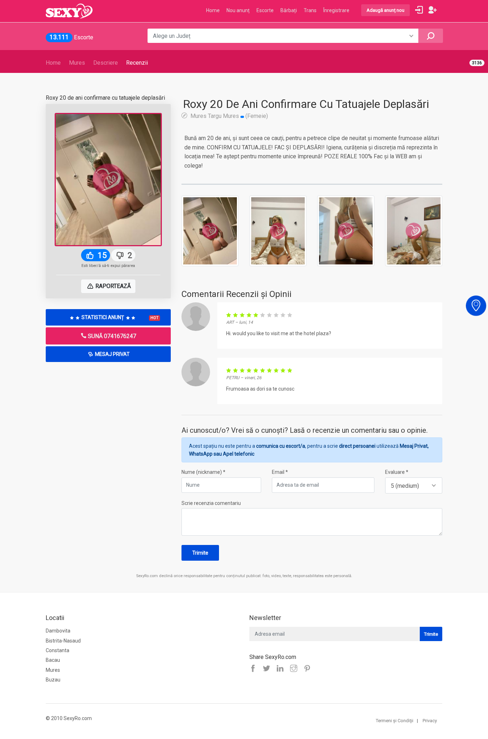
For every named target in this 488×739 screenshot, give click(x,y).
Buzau (53, 680)
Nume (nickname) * (203, 472)
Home (53, 62)
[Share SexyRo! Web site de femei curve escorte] (254, 669)
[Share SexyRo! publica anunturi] (268, 669)
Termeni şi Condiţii (394, 720)
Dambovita (58, 631)
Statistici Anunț (119, 317)
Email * (280, 472)
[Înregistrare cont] (432, 10)
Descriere (105, 62)
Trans (310, 10)
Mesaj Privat (112, 354)
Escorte (265, 10)
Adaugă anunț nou (385, 10)
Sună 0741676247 (111, 336)
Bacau (53, 660)
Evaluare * (396, 472)
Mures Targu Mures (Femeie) (228, 116)
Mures (77, 62)
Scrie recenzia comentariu (211, 503)
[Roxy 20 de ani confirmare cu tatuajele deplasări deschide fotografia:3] (345, 230)
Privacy (430, 720)
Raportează (112, 286)
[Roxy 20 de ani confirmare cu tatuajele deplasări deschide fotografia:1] (210, 230)
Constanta (57, 650)
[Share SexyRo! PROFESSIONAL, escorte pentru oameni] (282, 669)
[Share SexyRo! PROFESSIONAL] (295, 669)
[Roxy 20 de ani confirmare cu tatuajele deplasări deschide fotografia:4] (413, 230)
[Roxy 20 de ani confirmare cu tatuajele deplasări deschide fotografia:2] (278, 230)
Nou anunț (238, 10)
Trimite (200, 553)
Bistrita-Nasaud (63, 641)
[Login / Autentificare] (419, 10)
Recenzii (137, 62)
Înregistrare (336, 10)
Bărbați (288, 10)
